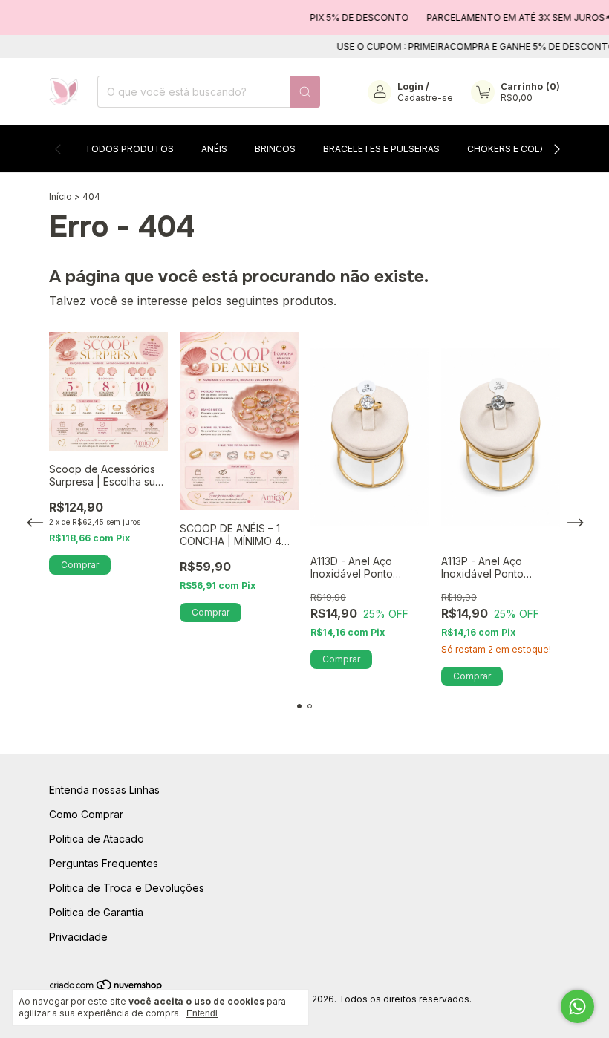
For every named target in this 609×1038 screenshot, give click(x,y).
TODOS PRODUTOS (129, 148)
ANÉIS (214, 148)
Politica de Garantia (96, 912)
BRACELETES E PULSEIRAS (381, 148)
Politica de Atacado (96, 838)
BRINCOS (275, 148)
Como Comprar (86, 814)
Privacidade (78, 936)
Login (410, 86)
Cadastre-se (425, 97)
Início (60, 196)
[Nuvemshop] (106, 987)
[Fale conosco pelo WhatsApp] (577, 1006)
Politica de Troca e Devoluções (126, 887)
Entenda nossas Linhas (104, 789)
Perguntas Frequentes (103, 863)
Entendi (202, 1013)
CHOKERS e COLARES (515, 148)
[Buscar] (305, 92)
